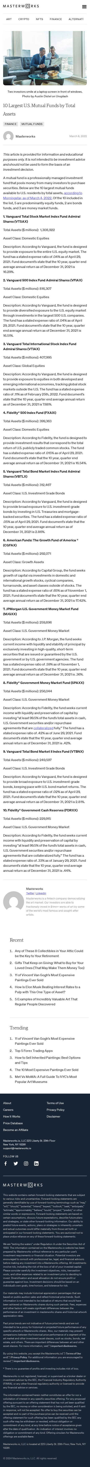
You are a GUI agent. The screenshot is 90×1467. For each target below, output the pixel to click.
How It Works (11, 1116)
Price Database (13, 1123)
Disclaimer (53, 1116)
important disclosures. (64, 1346)
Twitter (30, 893)
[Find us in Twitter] (17, 1163)
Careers (8, 1110)
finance (11, 124)
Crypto (23, 19)
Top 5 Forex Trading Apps (34, 1051)
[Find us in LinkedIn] (38, 1163)
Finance (56, 19)
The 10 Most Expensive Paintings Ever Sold (46, 1070)
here (30, 1436)
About (7, 1103)
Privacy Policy (55, 1110)
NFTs (39, 19)
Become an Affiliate (15, 1130)
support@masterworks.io (17, 1148)
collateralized (43, 728)
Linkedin (41, 893)
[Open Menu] (84, 6)
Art (9, 19)
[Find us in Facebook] (7, 1163)
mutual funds (32, 124)
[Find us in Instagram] (27, 1163)
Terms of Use (55, 1103)
